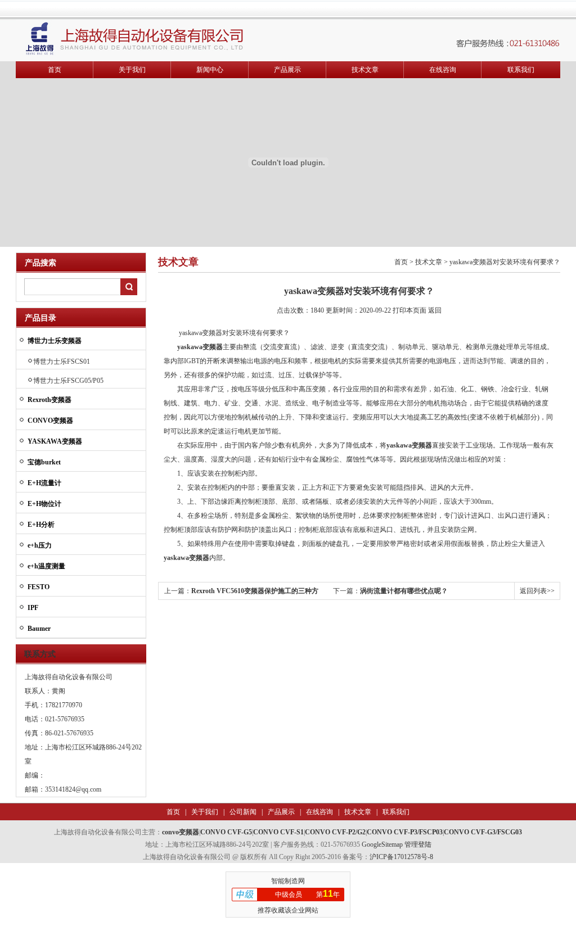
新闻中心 (209, 70)
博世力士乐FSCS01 (61, 361)
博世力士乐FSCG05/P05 (68, 381)
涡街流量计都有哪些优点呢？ (404, 591)
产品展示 (287, 70)
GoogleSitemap (382, 844)
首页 (54, 70)
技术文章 (365, 70)
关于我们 (132, 70)
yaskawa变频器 (200, 347)
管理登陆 (417, 844)
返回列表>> (537, 591)
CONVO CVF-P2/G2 (335, 832)
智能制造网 (288, 881)
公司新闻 (242, 812)
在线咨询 (442, 70)
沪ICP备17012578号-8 (401, 857)
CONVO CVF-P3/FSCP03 (405, 832)
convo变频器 (180, 832)
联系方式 (40, 654)
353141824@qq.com (73, 789)
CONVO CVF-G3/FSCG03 (483, 832)
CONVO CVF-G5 (226, 832)
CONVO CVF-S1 (278, 832)
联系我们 (520, 70)
